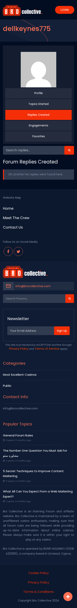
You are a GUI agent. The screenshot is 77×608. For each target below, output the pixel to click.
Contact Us (13, 227)
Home (8, 208)
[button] (69, 150)
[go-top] (67, 596)
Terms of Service (47, 348)
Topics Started (38, 104)
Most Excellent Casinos (20, 375)
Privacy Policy (18, 348)
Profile (38, 93)
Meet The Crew (16, 217)
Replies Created (38, 115)
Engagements (38, 125)
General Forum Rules (18, 435)
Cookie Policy (38, 573)
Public (7, 386)
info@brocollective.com (33, 286)
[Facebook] (8, 251)
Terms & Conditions (38, 591)
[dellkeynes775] (38, 69)
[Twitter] (18, 251)
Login (65, 10)
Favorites (38, 136)
